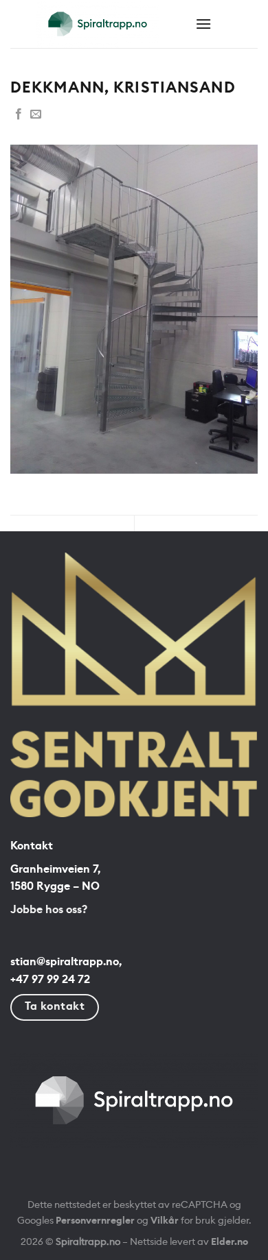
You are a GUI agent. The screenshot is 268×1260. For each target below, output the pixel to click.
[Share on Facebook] (18, 115)
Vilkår (164, 1220)
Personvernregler (95, 1220)
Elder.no (229, 1242)
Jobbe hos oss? (48, 909)
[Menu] (203, 23)
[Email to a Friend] (35, 115)
